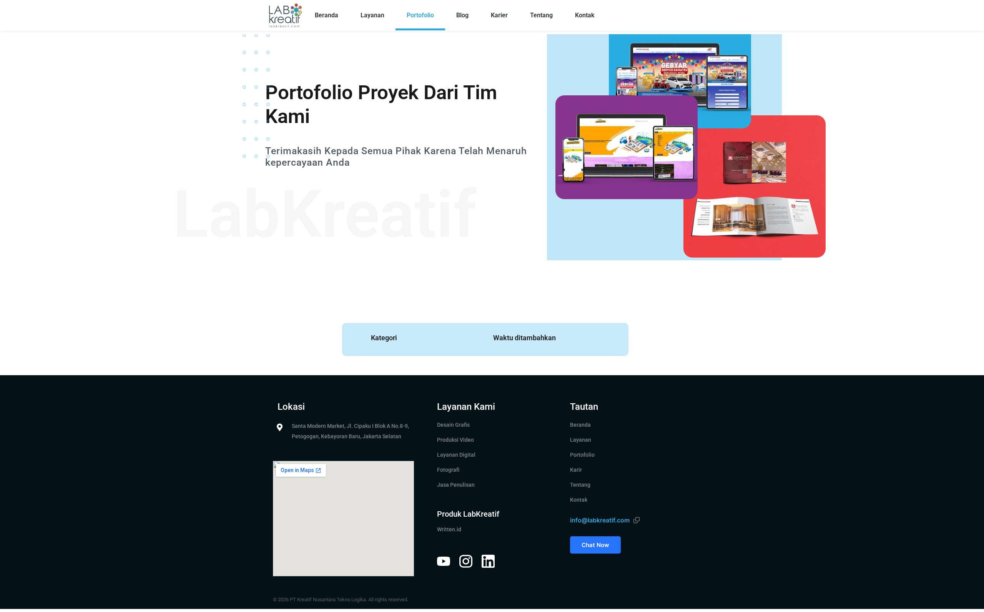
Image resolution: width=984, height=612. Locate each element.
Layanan (372, 15)
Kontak (584, 15)
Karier (499, 15)
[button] (636, 520)
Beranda (326, 15)
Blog (462, 15)
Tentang (541, 15)
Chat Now (595, 545)
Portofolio (420, 15)
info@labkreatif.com (600, 520)
